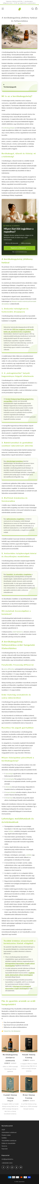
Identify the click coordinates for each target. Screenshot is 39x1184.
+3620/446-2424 (7, 1163)
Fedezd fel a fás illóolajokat (12, 1031)
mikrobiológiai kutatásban (14, 461)
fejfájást (11, 831)
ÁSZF (3, 1130)
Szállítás (4, 1138)
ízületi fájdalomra (18, 632)
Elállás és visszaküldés (8, 1143)
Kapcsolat (5, 1149)
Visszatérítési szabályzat (9, 1140)
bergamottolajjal (11, 792)
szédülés (28, 855)
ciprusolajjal (9, 773)
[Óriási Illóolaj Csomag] (28, 1084)
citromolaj (9, 787)
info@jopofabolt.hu (7, 1159)
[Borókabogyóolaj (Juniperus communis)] (10, 1043)
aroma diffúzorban (9, 669)
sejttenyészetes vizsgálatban (15, 519)
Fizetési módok (6, 1135)
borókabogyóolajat (8, 128)
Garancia (4, 1146)
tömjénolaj (9, 798)
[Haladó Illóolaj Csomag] (28, 1043)
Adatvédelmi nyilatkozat (9, 1132)
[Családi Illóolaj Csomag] (10, 1084)
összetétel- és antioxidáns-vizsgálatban (19, 574)
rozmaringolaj (10, 779)
